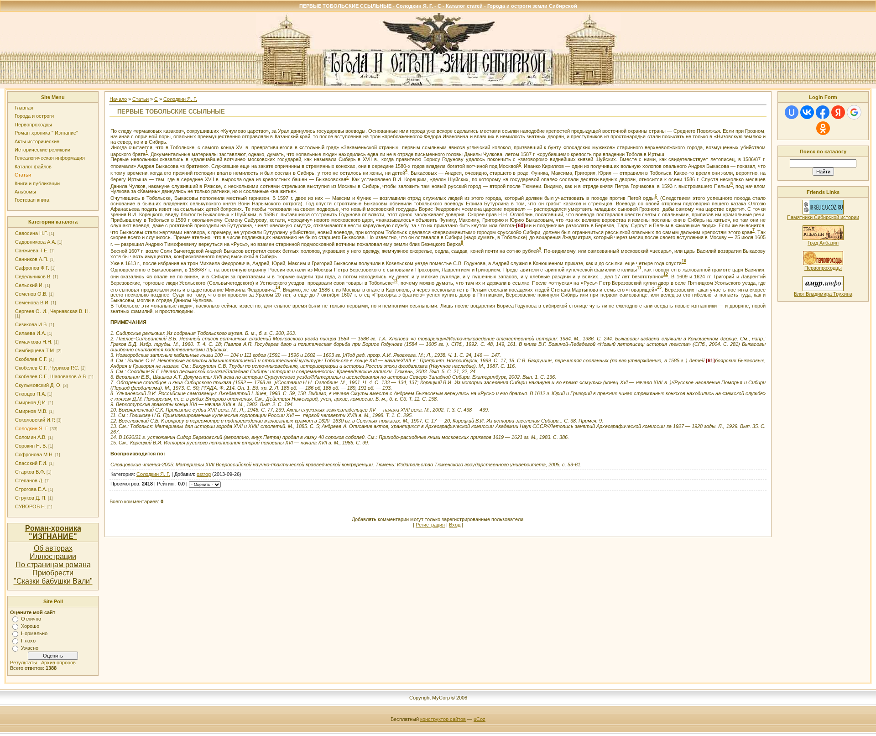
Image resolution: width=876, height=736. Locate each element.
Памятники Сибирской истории (823, 217)
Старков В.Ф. (30, 472)
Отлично (31, 618)
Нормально (34, 633)
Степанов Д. (29, 480)
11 (639, 268)
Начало (118, 99)
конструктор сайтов (443, 719)
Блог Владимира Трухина (823, 294)
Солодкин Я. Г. (32, 428)
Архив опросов (58, 662)
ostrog (204, 474)
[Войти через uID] (791, 112)
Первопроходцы (33, 124)
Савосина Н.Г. (31, 233)
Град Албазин (823, 242)
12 (665, 274)
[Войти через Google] (854, 112)
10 (684, 261)
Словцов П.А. (30, 394)
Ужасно (29, 648)
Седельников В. (33, 276)
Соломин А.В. (31, 437)
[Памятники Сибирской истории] (823, 212)
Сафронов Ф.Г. (32, 268)
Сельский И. (29, 285)
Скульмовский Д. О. (38, 385)
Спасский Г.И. (31, 463)
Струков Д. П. (31, 498)
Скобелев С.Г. (31, 359)
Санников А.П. (31, 259)
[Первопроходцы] (823, 263)
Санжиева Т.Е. (31, 250)
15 (659, 288)
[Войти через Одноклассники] (823, 128)
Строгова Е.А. (31, 489)
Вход (454, 524)
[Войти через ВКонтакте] (807, 112)
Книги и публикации (37, 183)
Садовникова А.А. (35, 242)
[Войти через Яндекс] (838, 112)
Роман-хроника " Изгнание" (46, 133)
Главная (24, 107)
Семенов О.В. (31, 294)
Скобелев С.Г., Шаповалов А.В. (51, 376)
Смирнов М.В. (31, 411)
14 (278, 288)
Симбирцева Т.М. (35, 350)
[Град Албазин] (823, 238)
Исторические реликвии (42, 149)
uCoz (479, 719)
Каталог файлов (33, 166)
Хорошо (30, 626)
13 (395, 281)
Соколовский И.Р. (35, 420)
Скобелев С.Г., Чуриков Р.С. (47, 368)
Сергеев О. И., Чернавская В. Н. (52, 311)
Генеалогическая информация (50, 158)
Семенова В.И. (32, 302)
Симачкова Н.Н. (33, 342)
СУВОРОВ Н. (30, 506)
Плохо (28, 640)
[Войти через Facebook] (822, 112)
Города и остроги (34, 116)
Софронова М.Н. (34, 454)
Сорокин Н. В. (31, 446)
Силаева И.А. (30, 333)
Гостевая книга (32, 200)
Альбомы (25, 191)
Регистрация (430, 524)
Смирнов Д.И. (31, 402)
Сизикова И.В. (31, 324)
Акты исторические (37, 141)
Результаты (23, 662)
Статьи (23, 174)
